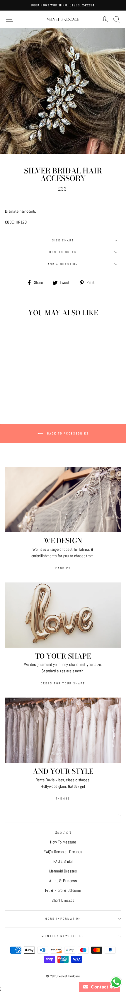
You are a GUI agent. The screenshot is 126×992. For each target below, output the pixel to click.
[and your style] (63, 730)
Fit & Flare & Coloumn (63, 890)
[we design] (63, 499)
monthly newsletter (63, 936)
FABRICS (63, 568)
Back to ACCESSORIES (67, 433)
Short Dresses (63, 900)
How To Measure (63, 842)
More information (63, 919)
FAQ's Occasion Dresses (63, 851)
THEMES (63, 798)
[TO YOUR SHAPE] (63, 615)
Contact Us (102, 986)
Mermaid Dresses (63, 871)
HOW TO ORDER (63, 252)
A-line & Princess (63, 880)
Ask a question (63, 264)
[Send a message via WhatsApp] (116, 982)
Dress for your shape (63, 683)
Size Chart (63, 240)
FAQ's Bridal (63, 861)
